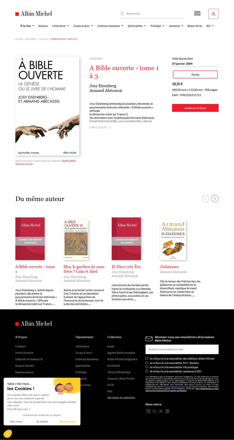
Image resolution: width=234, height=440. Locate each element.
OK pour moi (68, 421)
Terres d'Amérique (118, 372)
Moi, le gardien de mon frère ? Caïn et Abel (84, 269)
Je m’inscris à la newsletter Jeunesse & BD (175, 371)
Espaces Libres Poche (120, 378)
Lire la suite (98, 127)
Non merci (16, 421)
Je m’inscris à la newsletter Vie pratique (174, 367)
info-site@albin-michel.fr (175, 387)
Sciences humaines (87, 359)
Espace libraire (24, 365)
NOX (110, 384)
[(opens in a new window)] (148, 411)
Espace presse (24, 372)
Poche (195, 74)
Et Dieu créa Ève (126, 266)
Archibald (113, 365)
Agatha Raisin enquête (121, 352)
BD (78, 391)
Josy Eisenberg (103, 85)
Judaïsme (43, 38)
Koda (110, 346)
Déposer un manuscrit (29, 359)
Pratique (81, 372)
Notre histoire (24, 352)
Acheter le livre (195, 108)
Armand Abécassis (106, 90)
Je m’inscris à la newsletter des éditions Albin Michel (182, 358)
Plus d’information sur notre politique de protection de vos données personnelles (182, 390)
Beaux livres (83, 384)
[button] (7, 433)
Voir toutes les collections (121, 397)
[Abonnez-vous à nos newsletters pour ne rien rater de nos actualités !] (196, 13)
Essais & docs (84, 352)
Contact (20, 346)
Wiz (109, 391)
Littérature (82, 346)
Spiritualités (31, 38)
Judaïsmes (169, 266)
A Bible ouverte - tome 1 (35, 269)
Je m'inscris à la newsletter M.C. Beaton (174, 363)
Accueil (19, 38)
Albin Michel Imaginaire (122, 359)
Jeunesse (81, 378)
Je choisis (42, 421)
